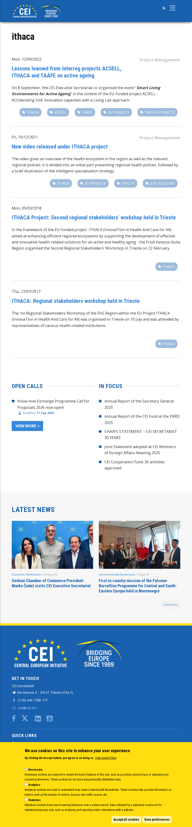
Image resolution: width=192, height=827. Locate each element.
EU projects (118, 112)
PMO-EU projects (160, 112)
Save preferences (157, 819)
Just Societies (162, 183)
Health (128, 183)
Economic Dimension (26, 574)
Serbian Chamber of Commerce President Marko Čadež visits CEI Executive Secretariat (51, 583)
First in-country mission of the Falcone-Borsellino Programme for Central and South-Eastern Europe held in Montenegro (138, 585)
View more (25, 425)
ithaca (33, 112)
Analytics (34, 785)
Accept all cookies (126, 819)
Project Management (160, 59)
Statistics (34, 800)
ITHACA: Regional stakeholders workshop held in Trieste (76, 301)
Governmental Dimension (117, 574)
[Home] (38, 10)
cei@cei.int (27, 708)
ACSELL (60, 112)
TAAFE (87, 112)
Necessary (35, 769)
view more (170, 604)
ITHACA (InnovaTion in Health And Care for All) (130, 229)
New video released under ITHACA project (60, 146)
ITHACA (163, 313)
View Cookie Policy (106, 758)
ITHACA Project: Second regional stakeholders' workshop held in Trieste (94, 217)
